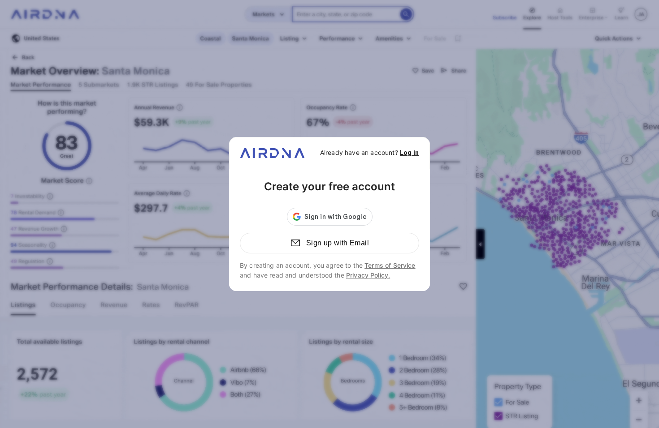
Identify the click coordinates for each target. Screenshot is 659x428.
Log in (409, 152)
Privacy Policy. (368, 275)
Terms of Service (389, 265)
